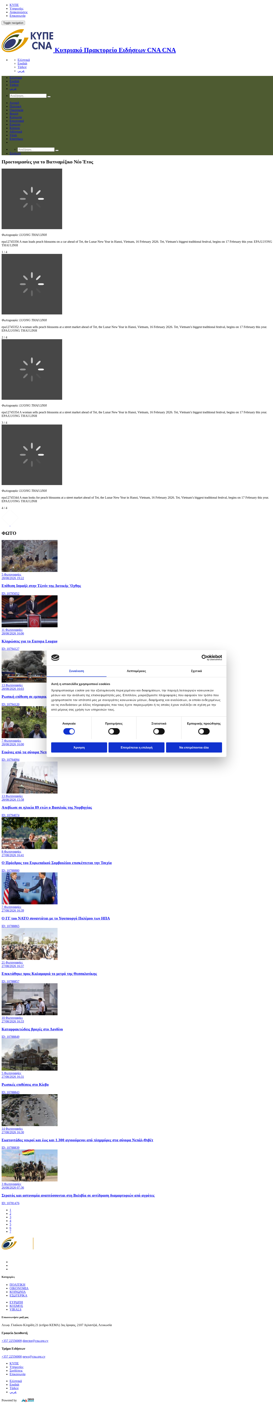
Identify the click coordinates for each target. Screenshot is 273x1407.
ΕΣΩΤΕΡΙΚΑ (18, 1295)
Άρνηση (79, 747)
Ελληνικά (24, 60)
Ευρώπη (15, 124)
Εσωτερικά (17, 120)
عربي (21, 71)
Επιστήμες (16, 138)
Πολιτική (15, 106)
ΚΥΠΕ (14, 5)
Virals (13, 135)
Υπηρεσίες (16, 8)
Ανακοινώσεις (19, 12)
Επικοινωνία (17, 15)
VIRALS (15, 1309)
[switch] (114, 731)
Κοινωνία (16, 117)
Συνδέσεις (16, 1370)
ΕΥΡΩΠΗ (16, 1302)
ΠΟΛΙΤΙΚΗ (17, 1284)
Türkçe (22, 67)
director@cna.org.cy (35, 1340)
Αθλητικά (16, 131)
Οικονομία (16, 110)
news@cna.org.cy (34, 1356)
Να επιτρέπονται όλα (194, 747)
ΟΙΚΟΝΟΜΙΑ (19, 1288)
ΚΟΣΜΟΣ (16, 1306)
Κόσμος (15, 128)
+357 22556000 (12, 1356)
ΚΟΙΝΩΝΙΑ (18, 1292)
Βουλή (14, 113)
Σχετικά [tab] (196, 670)
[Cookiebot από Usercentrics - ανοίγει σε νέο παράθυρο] (204, 658)
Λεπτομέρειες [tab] (136, 670)
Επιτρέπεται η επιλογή (136, 747)
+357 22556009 (12, 1340)
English (22, 63)
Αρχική (14, 102)
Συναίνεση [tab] (76, 670)
